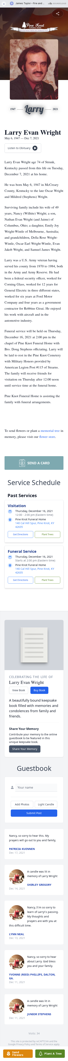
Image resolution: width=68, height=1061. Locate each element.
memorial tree (50, 430)
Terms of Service (44, 1044)
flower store (47, 436)
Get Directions (20, 534)
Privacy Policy (23, 1044)
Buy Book (39, 690)
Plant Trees (47, 534)
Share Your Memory (24, 749)
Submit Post (34, 813)
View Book (18, 690)
